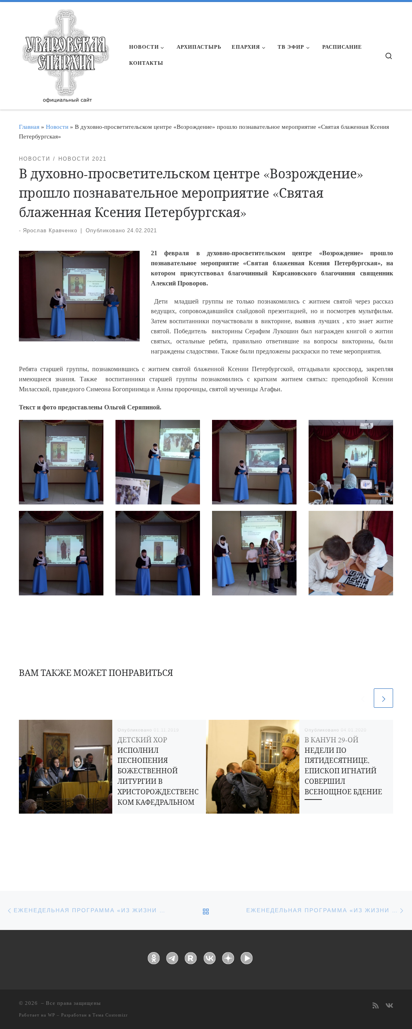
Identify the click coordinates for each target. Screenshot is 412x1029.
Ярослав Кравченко (50, 230)
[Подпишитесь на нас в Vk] (389, 1006)
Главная (29, 126)
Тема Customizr (110, 1014)
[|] (65, 53)
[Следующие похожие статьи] (383, 698)
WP (51, 1014)
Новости (57, 126)
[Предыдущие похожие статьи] (362, 698)
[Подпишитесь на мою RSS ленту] (376, 1006)
